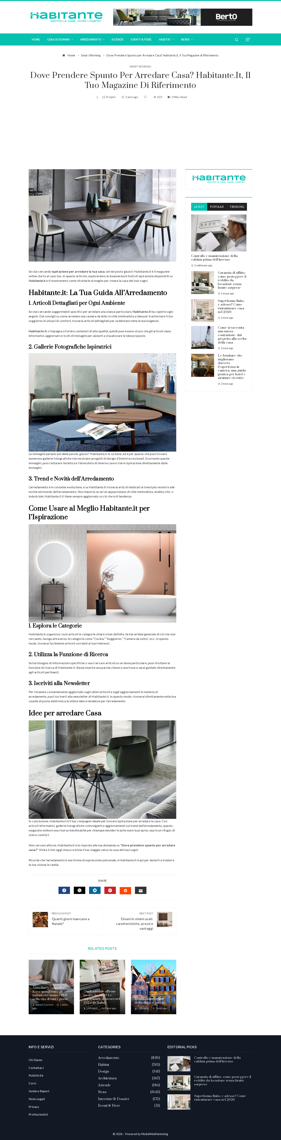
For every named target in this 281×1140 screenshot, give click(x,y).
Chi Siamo (35, 1060)
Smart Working (140, 66)
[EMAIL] (140, 890)
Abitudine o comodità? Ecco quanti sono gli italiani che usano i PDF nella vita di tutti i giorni (49, 993)
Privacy (34, 1106)
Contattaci (36, 1067)
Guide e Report (39, 1091)
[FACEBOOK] (64, 890)
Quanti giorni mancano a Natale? (70, 919)
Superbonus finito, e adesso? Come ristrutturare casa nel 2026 (231, 306)
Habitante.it (37, 280)
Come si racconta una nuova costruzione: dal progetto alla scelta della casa (232, 335)
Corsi (32, 1083)
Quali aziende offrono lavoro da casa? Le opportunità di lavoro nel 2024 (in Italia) (102, 997)
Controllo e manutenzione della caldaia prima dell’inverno (214, 258)
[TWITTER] (79, 890)
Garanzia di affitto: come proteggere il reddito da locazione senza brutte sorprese (232, 280)
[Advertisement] (140, 135)
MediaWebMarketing (154, 1134)
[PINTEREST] (110, 890)
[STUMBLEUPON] (125, 890)
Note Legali (37, 1099)
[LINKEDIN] (95, 890)
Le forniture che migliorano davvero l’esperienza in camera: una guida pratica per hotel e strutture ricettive (232, 367)
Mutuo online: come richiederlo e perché (150, 1001)
